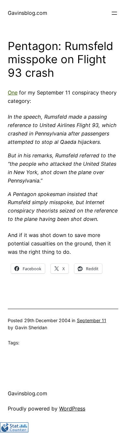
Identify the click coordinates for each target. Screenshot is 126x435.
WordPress (72, 408)
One (12, 92)
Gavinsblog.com (27, 13)
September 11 (91, 320)
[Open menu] (114, 13)
